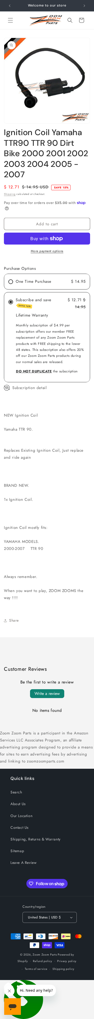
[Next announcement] (84, 5)
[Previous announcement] (9, 5)
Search (16, 792)
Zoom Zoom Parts (45, 954)
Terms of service (36, 969)
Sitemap (17, 850)
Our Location (21, 815)
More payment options (47, 251)
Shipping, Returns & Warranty (35, 839)
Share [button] (14, 620)
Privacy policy (67, 961)
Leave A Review (23, 862)
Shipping (10, 194)
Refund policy (42, 961)
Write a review (47, 693)
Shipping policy (63, 969)
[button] (10, 20)
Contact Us (19, 827)
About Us (18, 803)
